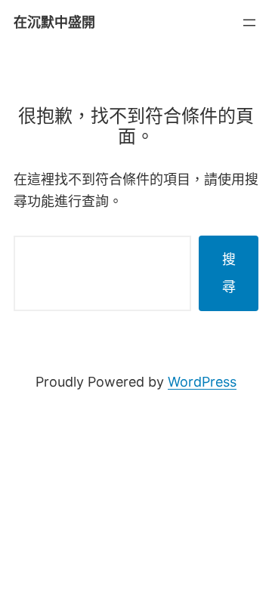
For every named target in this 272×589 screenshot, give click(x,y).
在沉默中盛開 (54, 22)
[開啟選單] (249, 23)
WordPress (202, 382)
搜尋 (229, 272)
